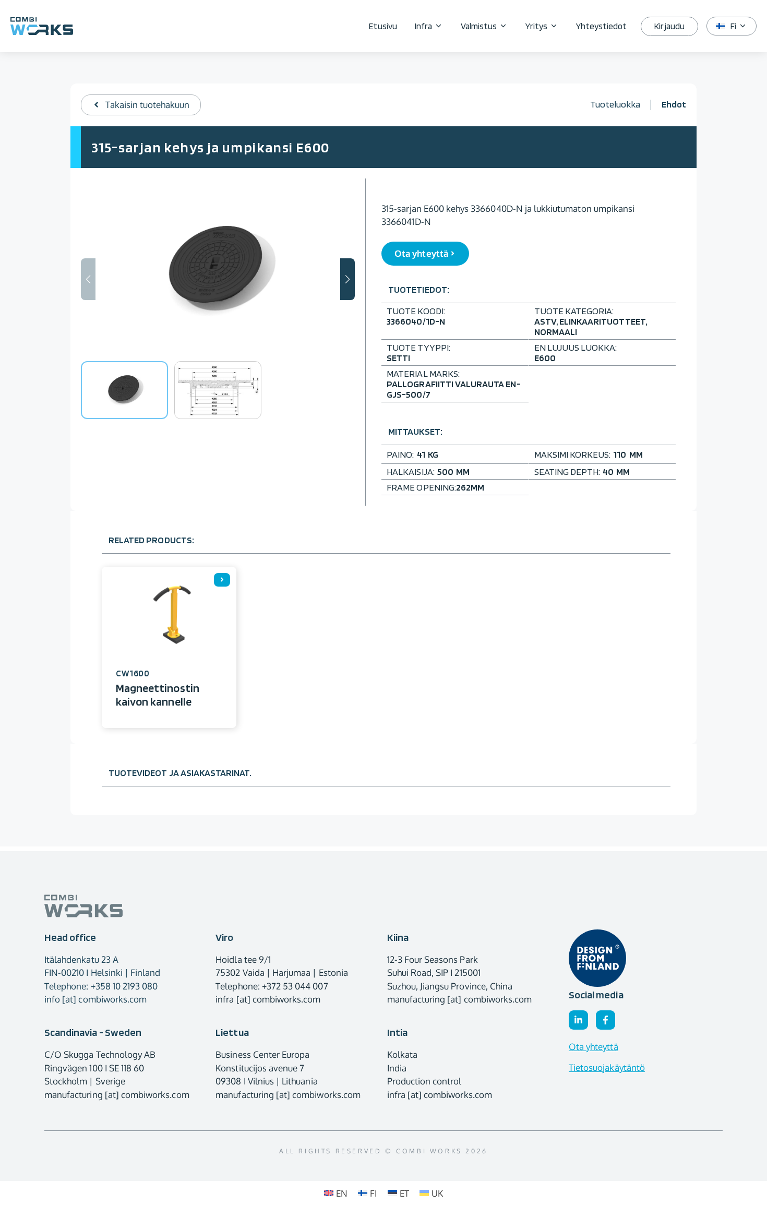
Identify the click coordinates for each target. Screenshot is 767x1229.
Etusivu (383, 26)
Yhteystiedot (601, 26)
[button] (347, 279)
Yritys (536, 26)
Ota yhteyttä (593, 1046)
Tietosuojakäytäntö (607, 1067)
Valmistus (479, 26)
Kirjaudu (669, 26)
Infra (423, 26)
